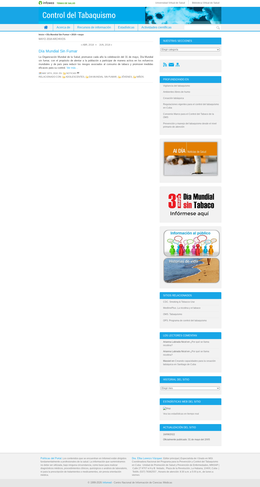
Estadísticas (126, 27)
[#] (78, 73)
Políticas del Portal (51, 458)
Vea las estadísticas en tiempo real (181, 413)
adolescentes (75, 77)
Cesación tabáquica (173, 98)
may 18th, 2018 (50, 73)
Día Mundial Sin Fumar (58, 51)
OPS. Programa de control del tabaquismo (185, 320)
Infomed (107, 482)
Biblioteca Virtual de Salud (205, 3)
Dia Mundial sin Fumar (103, 77)
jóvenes (126, 77)
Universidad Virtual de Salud (170, 3)
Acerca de (63, 27)
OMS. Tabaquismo (172, 314)
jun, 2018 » (105, 44)
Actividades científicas (156, 27)
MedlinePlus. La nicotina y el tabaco (181, 308)
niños (140, 77)
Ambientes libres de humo (176, 92)
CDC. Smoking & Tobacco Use (179, 302)
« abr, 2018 (87, 44)
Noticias (71, 73)
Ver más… (72, 67)
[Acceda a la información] (191, 217)
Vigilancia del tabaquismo (176, 85)
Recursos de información (94, 27)
